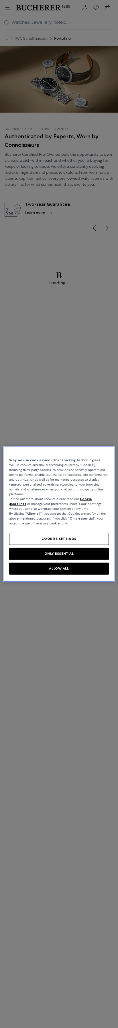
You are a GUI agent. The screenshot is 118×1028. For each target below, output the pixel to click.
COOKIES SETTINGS (59, 539)
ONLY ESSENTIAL (59, 554)
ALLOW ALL (59, 568)
